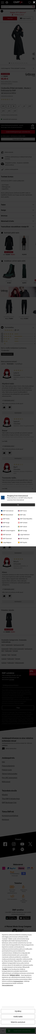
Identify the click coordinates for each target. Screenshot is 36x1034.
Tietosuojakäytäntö (7, 985)
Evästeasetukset (18, 981)
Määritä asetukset (18, 1022)
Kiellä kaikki (18, 1017)
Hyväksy (18, 1011)
